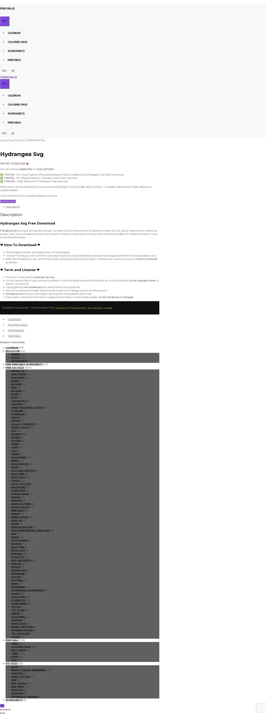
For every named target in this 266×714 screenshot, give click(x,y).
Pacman (16, 544)
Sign (14, 660)
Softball (17, 580)
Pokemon (17, 693)
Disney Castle (20, 427)
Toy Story (18, 610)
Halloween (18, 457)
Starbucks (18, 600)
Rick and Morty (21, 560)
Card (14, 643)
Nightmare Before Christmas (30, 530)
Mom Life (17, 520)
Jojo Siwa (18, 474)
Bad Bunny (18, 377)
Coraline (17, 411)
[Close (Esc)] (9, 709)
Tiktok (15, 607)
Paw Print (17, 686)
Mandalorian (20, 494)
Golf (14, 451)
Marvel (16, 497)
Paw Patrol (19, 683)
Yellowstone (20, 633)
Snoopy (16, 567)
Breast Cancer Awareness (28, 670)
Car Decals (18, 401)
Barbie (15, 381)
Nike (13, 534)
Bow (14, 397)
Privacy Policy (78, 307)
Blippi (15, 394)
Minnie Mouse (20, 517)
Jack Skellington (23, 470)
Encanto (17, 434)
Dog (14, 431)
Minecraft (18, 510)
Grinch (15, 454)
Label (15, 653)
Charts (16, 354)
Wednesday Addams (24, 696)
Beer (14, 387)
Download (8, 201)
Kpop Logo (18, 477)
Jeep (14, 680)
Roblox (16, 564)
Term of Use (94, 307)
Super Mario (19, 603)
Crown (16, 421)
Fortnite (17, 673)
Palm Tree (17, 547)
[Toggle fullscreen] (4, 709)
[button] (12, 71)
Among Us (17, 371)
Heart (15, 460)
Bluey (15, 667)
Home (3, 140)
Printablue (7, 8)
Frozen (16, 441)
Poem (14, 657)
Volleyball (18, 617)
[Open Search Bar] (4, 71)
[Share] (7, 709)
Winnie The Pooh (22, 627)
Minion (15, 514)
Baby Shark (18, 374)
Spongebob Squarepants (27, 590)
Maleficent (18, 487)
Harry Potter (20, 677)
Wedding (17, 620)
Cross (15, 417)
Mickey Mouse (20, 507)
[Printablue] (8, 77)
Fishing (16, 437)
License (107, 307)
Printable (14, 60)
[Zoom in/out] (1, 709)
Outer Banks (19, 540)
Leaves (15, 480)
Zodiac (16, 637)
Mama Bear (18, 490)
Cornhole (17, 414)
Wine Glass (18, 623)
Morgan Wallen (21, 527)
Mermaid (16, 500)
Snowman (17, 573)
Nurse (15, 537)
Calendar (14, 33)
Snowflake (18, 570)
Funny (15, 444)
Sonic (15, 583)
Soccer (16, 577)
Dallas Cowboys (22, 424)
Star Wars (18, 597)
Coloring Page (17, 42)
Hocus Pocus (20, 464)
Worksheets (16, 51)
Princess (17, 554)
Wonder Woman (22, 630)
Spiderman (18, 587)
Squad (15, 593)
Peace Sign (18, 550)
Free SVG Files (17, 140)
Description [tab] (13, 207)
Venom (15, 613)
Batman (16, 384)
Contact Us (62, 307)
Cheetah (16, 404)
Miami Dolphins (21, 504)
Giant (15, 447)
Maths (15, 357)
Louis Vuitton (20, 484)
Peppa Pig (17, 690)
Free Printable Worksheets (24, 364)
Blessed (16, 391)
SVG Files (12, 663)
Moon (15, 524)
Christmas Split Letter (26, 407)
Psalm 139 (17, 557)
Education (13, 351)
